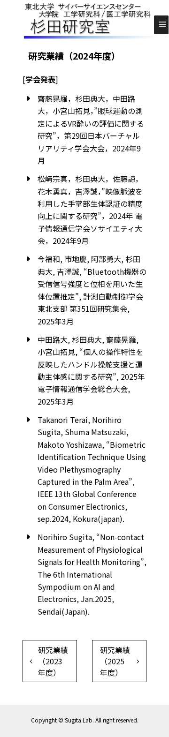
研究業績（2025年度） (115, 661)
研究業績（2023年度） (53, 661)
